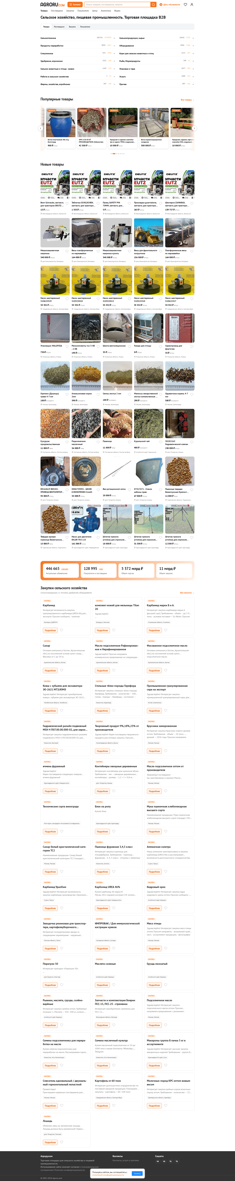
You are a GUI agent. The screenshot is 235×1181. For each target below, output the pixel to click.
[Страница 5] (120, 153)
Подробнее (50, 630)
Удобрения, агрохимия (52, 61)
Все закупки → (187, 592)
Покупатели (83, 11)
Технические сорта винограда (61, 806)
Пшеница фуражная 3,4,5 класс (114, 847)
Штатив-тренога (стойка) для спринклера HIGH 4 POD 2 (146, 538)
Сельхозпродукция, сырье (131, 38)
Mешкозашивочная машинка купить (112, 252)
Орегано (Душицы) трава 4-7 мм (50, 395)
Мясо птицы (154, 923)
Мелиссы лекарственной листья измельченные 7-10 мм (146, 395)
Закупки (70, 11)
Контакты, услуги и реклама (126, 1160)
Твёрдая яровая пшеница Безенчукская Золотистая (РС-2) (52, 538)
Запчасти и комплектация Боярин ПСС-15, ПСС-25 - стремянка (115, 1002)
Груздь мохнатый (157, 964)
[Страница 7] (123, 153)
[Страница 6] (122, 153)
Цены (95, 11)
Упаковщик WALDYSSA (51, 345)
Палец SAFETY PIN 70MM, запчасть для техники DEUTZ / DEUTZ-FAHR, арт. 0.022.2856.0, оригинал (114, 204)
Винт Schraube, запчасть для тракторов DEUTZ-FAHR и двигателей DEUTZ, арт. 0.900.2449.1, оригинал (52, 204)
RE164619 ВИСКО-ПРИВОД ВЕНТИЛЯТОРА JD (52, 490)
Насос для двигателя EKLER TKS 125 (81, 538)
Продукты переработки (52, 45)
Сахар (46, 645)
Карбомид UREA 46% (107, 887)
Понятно (137, 1173)
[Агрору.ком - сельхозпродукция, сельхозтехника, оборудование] (52, 4)
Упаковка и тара (127, 68)
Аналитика (106, 11)
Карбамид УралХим (54, 887)
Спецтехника (47, 53)
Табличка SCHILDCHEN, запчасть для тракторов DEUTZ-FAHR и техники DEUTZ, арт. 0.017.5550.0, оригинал (83, 204)
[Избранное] (185, 4)
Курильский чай (142, 441)
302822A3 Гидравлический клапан (176, 443)
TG (170, 1161)
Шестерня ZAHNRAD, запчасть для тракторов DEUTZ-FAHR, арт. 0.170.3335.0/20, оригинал (176, 204)
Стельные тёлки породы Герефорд (115, 686)
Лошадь (47, 1121)
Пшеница (107, 441)
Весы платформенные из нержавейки (82, 252)
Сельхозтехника (48, 38)
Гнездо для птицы (142, 345)
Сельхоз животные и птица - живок (57, 68)
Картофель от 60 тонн (108, 1081)
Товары (44, 11)
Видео (117, 11)
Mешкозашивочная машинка (50, 252)
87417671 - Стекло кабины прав (143, 490)
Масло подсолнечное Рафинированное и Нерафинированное (116, 647)
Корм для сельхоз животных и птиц (136, 53)
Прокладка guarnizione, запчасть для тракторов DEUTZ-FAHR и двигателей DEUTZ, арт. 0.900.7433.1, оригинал (145, 204)
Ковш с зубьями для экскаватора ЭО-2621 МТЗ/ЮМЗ (62, 687)
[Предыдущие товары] (40, 128)
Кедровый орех (156, 887)
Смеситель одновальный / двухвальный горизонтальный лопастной (65, 1082)
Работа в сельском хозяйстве (55, 76)
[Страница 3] (116, 153)
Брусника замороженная (162, 726)
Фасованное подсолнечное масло (167, 645)
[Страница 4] (118, 153)
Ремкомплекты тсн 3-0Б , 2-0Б (83, 347)
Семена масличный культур (111, 1040)
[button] (153, 4)
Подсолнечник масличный (79, 443)
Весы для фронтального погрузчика (145, 252)
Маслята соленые (105, 964)
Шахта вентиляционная (114, 345)
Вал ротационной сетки (114, 489)
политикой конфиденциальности (108, 1175)
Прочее (122, 84)
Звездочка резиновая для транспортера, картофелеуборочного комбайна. (64, 927)
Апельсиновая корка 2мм (82, 395)
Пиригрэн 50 (50, 964)
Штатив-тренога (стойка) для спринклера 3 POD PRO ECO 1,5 (177, 538)
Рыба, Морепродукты (129, 61)
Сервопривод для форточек (173, 347)
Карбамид (49, 605)
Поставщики (57, 11)
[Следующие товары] (194, 128)
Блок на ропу (103, 806)
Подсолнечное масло (159, 1000)
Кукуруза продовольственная (50, 443)
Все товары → (187, 99)
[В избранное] (67, 203)
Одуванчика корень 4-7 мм (176, 395)
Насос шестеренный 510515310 (143, 299)
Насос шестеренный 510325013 (112, 299)
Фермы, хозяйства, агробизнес (55, 84)
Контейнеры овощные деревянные (116, 766)
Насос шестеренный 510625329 (50, 299)
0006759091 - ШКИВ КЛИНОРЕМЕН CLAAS (82, 490)
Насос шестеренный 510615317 (175, 299)
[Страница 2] (113, 153)
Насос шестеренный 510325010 (81, 299)
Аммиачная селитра (159, 847)
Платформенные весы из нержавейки (175, 252)
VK (158, 1161)
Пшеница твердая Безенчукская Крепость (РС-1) (176, 490)
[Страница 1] (111, 153)
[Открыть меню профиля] (191, 4)
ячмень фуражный (54, 766)
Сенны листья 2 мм (112, 393)
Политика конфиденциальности (69, 1170)
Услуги (122, 76)
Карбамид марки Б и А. (160, 605)
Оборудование (126, 45)
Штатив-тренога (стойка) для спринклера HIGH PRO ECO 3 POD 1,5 (115, 538)
